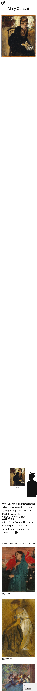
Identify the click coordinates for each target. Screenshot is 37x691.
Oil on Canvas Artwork (25, 543)
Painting (20, 507)
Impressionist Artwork (13, 543)
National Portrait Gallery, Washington (14, 518)
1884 (4, 514)
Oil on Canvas (9, 507)
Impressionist (28, 504)
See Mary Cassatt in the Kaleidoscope (16, 532)
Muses (12, 529)
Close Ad (31, 416)
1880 (26, 511)
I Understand (28, 688)
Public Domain (17, 526)
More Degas (4, 543)
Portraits (25, 529)
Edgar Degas (16, 12)
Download (7, 532)
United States (15, 522)
